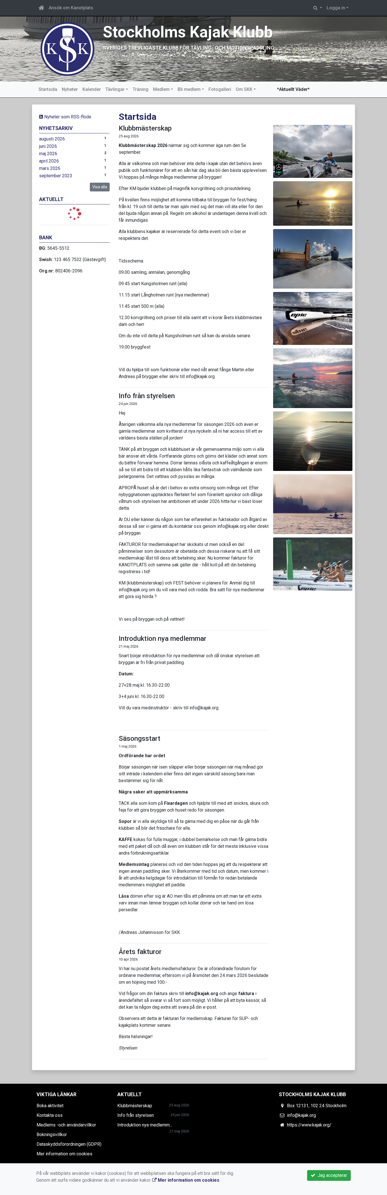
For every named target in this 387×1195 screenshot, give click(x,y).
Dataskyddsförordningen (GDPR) (69, 1144)
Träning (140, 89)
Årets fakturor (140, 952)
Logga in (336, 7)
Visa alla (99, 187)
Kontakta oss (50, 1115)
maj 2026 (48, 153)
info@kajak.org (301, 1115)
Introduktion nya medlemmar (162, 639)
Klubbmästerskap (145, 128)
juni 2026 (48, 146)
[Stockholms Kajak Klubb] (67, 48)
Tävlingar (115, 89)
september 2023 (55, 175)
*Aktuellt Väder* (293, 89)
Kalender (91, 89)
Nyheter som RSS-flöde (67, 117)
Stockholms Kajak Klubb (188, 32)
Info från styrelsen (147, 396)
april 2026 (49, 161)
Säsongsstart (139, 738)
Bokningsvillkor (52, 1134)
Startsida (48, 89)
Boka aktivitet (50, 1105)
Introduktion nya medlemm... (144, 1125)
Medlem (161, 89)
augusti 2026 (52, 139)
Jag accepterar (331, 1175)
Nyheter (70, 89)
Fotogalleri (220, 89)
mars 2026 (49, 168)
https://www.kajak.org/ (309, 1125)
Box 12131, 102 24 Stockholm (316, 1105)
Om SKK (244, 89)
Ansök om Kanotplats (71, 7)
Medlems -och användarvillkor (66, 1125)
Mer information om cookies (64, 1153)
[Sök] (317, 8)
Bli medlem (189, 89)
